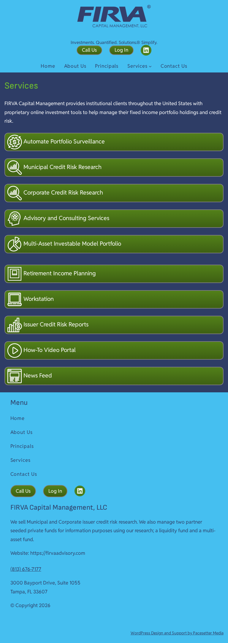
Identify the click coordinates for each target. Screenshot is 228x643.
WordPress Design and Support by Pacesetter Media (177, 633)
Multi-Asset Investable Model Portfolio (71, 243)
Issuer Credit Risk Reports (55, 324)
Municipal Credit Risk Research (62, 167)
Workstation (38, 299)
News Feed (37, 375)
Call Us (89, 50)
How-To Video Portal (49, 350)
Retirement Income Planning (59, 273)
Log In (121, 50)
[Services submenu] (150, 66)
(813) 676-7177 (25, 569)
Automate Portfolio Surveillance (63, 141)
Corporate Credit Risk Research (62, 192)
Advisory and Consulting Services (65, 218)
